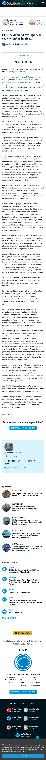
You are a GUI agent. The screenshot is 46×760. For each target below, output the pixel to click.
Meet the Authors (10, 677)
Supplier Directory (35, 682)
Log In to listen (24, 56)
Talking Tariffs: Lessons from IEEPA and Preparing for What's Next (24, 571)
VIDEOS (11, 610)
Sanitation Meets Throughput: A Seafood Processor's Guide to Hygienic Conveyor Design (24, 582)
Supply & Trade (25, 44)
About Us (10, 674)
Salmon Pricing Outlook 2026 (19, 592)
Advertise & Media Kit (10, 680)
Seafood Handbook (35, 685)
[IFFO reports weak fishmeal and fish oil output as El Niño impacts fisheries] (6, 494)
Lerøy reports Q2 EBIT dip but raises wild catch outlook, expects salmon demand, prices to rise (26, 535)
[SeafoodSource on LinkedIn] (26, 650)
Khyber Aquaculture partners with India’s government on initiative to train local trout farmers (27, 522)
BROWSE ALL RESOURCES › (9, 618)
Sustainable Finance (16, 612)
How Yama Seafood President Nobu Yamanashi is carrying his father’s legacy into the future (25, 602)
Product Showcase (35, 680)
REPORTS (11, 589)
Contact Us (10, 682)
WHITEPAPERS (13, 577)
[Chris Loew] (4, 44)
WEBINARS (12, 567)
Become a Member (24, 633)
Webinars (23, 677)
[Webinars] (5, 569)
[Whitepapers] (5, 579)
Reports (23, 682)
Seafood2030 (22, 685)
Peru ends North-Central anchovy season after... (16, 23)
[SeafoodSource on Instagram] (23, 650)
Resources (23, 674)
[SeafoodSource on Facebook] (19, 650)
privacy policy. (22, 751)
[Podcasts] (5, 599)
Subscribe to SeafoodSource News (24, 428)
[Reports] (5, 591)
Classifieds (35, 677)
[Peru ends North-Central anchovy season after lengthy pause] (5, 22)
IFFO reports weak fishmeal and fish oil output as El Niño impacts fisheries (27, 494)
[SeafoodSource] (11, 3)
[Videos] (5, 611)
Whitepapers (23, 680)
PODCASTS (12, 598)
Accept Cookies (23, 756)
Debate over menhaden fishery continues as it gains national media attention (25, 508)
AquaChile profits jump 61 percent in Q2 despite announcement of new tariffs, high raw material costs (27, 549)
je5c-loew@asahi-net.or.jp (16, 467)
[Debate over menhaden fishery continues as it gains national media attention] (6, 507)
